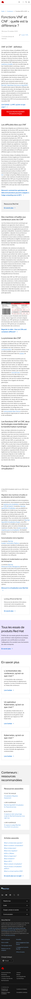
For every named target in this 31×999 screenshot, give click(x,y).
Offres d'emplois (20, 952)
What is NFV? (8, 861)
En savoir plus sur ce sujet (12, 876)
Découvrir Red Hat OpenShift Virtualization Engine (16, 113)
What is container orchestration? (13, 845)
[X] (14, 895)
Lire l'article (8, 690)
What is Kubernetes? (10, 848)
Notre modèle (4, 942)
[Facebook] (10, 895)
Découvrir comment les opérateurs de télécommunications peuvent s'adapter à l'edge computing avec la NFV (15, 192)
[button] (24, 34)
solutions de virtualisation (11, 504)
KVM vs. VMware (9, 853)
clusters (21, 353)
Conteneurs (10, 11)
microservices (15, 372)
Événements (4, 974)
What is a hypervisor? (10, 856)
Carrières (19, 972)
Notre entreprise (5, 939)
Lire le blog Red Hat (21, 976)
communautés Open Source (12, 411)
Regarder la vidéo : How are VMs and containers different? (13, 330)
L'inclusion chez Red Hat (6, 978)
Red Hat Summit (5, 980)
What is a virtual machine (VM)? (13, 871)
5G (2, 175)
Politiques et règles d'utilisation (5, 993)
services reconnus (10, 935)
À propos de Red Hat (6, 972)
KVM (4, 506)
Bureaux (18, 974)
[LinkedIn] (2, 895)
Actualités (18, 939)
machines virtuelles (7, 64)
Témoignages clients (6, 945)
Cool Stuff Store (20, 978)
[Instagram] (18, 895)
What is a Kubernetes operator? (13, 843)
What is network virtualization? (13, 864)
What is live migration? (10, 851)
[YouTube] (6, 895)
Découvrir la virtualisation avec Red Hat (14, 588)
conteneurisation (6, 349)
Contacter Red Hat (5, 976)
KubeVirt (10, 506)
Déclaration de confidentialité (4, 989)
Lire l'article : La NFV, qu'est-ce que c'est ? (13, 106)
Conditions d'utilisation (22, 989)
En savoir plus (8, 208)
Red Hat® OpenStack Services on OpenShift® (14, 85)
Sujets (3, 11)
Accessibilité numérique (22, 992)
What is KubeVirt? (9, 859)
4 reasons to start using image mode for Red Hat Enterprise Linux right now (14, 816)
